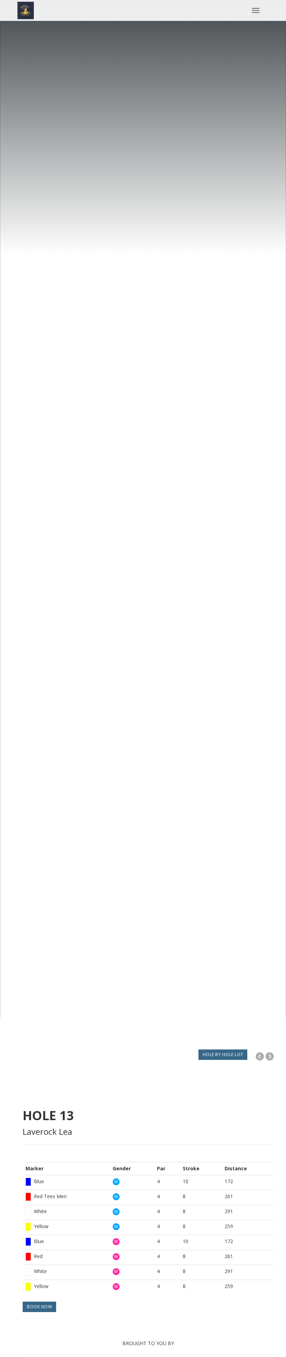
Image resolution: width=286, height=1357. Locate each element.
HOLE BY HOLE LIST (223, 1054)
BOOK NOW (39, 1307)
